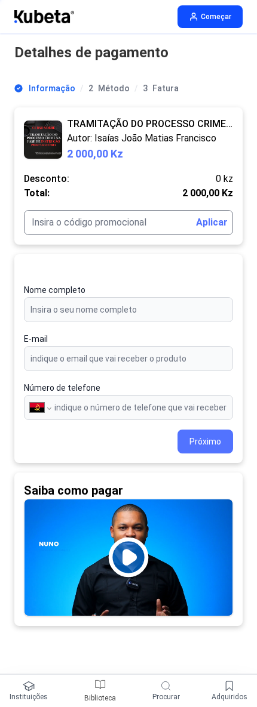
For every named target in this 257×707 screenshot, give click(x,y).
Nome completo (54, 290)
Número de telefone (62, 388)
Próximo (205, 441)
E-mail (36, 339)
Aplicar (212, 222)
